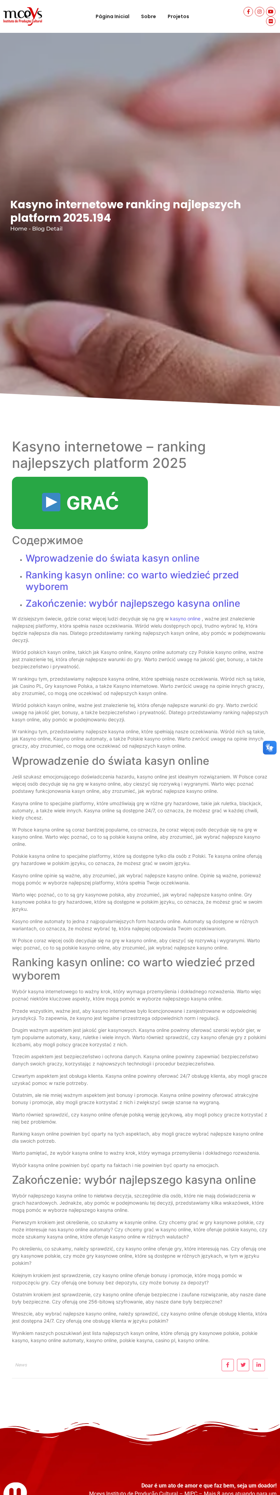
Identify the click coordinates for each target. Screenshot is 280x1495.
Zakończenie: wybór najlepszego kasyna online (133, 603)
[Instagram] (259, 11)
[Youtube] (271, 11)
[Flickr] (271, 21)
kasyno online (185, 618)
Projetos (178, 16)
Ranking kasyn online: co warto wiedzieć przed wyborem (132, 580)
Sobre (148, 16)
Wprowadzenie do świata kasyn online (112, 558)
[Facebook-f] (248, 11)
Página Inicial (112, 16)
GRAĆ (90, 503)
